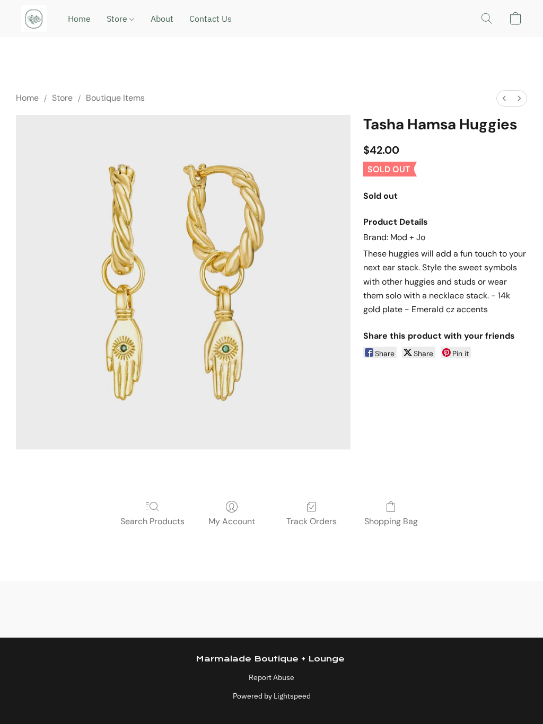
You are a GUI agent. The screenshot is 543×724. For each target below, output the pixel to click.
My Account (231, 521)
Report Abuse (271, 677)
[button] (34, 18)
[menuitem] (504, 98)
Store (118, 18)
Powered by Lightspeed (272, 696)
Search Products (152, 521)
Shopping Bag (391, 521)
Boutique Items (115, 97)
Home (79, 18)
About (162, 18)
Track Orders (311, 521)
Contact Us (210, 18)
